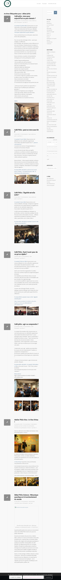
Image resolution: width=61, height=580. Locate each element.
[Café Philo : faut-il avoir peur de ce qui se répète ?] (7, 255)
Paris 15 (49, 35)
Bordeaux (49, 23)
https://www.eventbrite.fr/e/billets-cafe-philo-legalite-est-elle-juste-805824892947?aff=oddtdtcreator (25, 303)
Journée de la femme (52, 69)
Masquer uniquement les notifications (33, 577)
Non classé (49, 82)
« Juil (48, 159)
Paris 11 (26, 22)
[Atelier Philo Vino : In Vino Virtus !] (7, 422)
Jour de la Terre (50, 124)
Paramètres (48, 577)
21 (53, 151)
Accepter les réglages (15, 577)
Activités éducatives (51, 72)
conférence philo (51, 85)
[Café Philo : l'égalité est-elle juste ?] (7, 195)
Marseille (49, 28)
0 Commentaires (24, 20)
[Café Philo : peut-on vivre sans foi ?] (7, 132)
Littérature (49, 80)
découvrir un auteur (51, 77)
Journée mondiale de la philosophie (26, 425)
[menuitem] (38, 3)
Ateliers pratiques (51, 52)
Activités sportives (51, 75)
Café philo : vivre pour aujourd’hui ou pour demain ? (25, 17)
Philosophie (19, 22)
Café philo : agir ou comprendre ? (26, 324)
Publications (50, 102)
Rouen (48, 40)
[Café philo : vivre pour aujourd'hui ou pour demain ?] (7, 19)
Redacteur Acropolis (51, 38)
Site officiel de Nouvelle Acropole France (51, 180)
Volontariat (49, 111)
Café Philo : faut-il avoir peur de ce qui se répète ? (26, 253)
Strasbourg (49, 42)
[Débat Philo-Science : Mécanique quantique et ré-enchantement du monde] (7, 497)
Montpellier (49, 30)
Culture (20, 503)
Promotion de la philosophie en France (22, 427)
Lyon (32, 503)
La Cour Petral (50, 25)
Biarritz (48, 21)
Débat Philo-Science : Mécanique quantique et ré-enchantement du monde (26, 497)
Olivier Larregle (50, 31)
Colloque (49, 55)
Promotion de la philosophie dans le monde (51, 94)
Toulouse (49, 43)
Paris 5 (48, 37)
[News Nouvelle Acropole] (7, 3)
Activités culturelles (51, 65)
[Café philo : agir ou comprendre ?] (7, 327)
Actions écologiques (51, 121)
